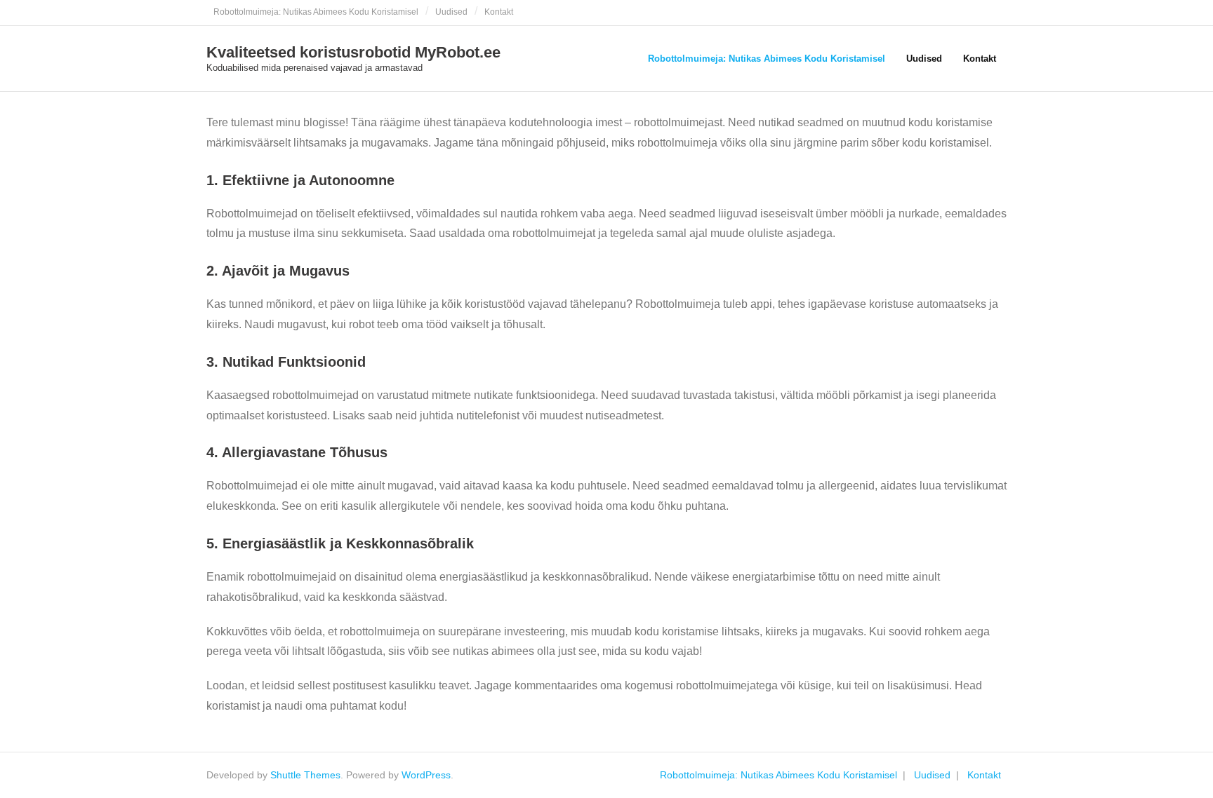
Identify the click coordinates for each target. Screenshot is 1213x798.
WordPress (426, 774)
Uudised (451, 12)
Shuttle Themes (305, 774)
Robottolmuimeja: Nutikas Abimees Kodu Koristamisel (315, 12)
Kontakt (498, 12)
